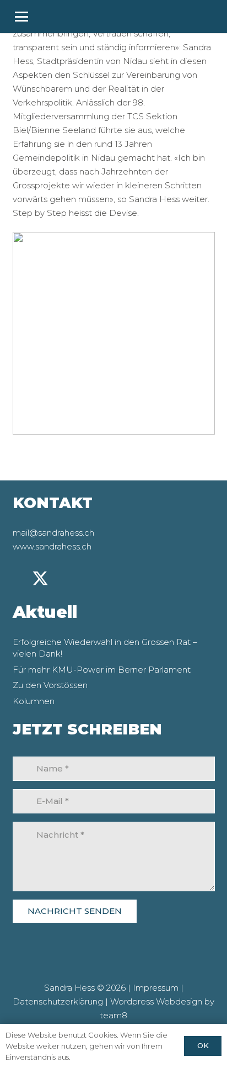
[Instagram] (62, 579)
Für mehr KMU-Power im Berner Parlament (102, 669)
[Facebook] (82, 578)
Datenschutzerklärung (58, 1001)
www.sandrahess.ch (52, 546)
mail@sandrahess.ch (53, 532)
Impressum (156, 987)
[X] (40, 579)
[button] (113, 16)
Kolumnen (34, 701)
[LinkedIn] (19, 578)
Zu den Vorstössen (50, 685)
